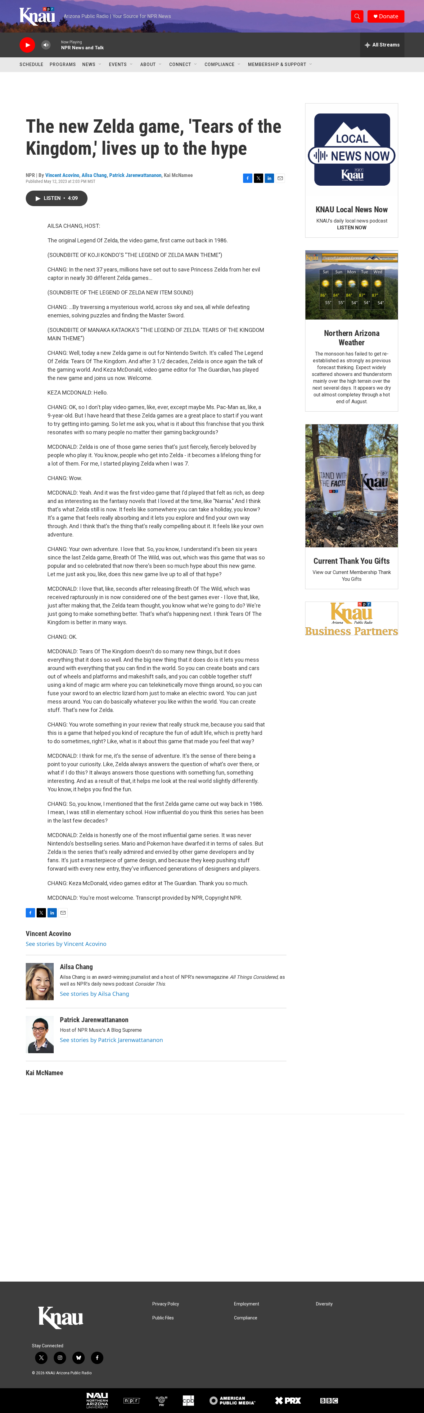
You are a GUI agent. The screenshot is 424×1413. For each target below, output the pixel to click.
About (148, 64)
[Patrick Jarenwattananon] (40, 1034)
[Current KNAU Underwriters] (351, 618)
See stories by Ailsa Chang (94, 993)
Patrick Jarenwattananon (135, 175)
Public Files (163, 1318)
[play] (27, 45)
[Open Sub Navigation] (100, 64)
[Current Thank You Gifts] (351, 485)
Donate (388, 16)
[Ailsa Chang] (40, 981)
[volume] (46, 45)
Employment (246, 1304)
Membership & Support (277, 64)
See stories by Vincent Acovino (66, 943)
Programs (63, 64)
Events (118, 64)
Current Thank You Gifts (351, 561)
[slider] (56, 45)
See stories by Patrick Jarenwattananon (111, 1040)
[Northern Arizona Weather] (351, 285)
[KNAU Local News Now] (351, 150)
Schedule (31, 64)
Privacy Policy (165, 1304)
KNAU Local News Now (352, 209)
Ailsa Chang (94, 175)
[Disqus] (212, 1197)
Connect (180, 64)
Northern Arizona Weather (352, 338)
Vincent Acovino (62, 175)
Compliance (220, 64)
